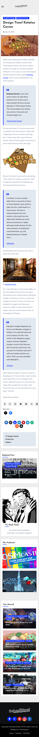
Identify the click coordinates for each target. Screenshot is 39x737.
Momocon (20, 641)
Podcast (27, 663)
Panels (8, 619)
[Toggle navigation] (2, 6)
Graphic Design (9, 18)
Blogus (13, 729)
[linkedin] (15, 404)
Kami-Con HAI (22, 616)
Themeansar (23, 729)
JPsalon (9, 366)
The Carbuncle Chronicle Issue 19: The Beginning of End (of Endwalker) (18, 669)
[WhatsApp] (32, 404)
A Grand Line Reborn (13, 463)
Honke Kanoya (10, 284)
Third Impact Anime (14, 121)
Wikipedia (10, 243)
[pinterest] (26, 404)
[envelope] (21, 404)
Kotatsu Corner (22, 18)
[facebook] (5, 404)
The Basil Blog (18, 685)
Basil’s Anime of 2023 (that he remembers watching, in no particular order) (19, 691)
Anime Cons (10, 616)
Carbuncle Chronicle (13, 663)
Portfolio (26, 733)
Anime (8, 685)
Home (11, 733)
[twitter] (10, 404)
